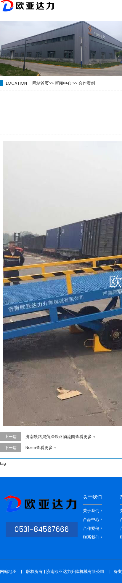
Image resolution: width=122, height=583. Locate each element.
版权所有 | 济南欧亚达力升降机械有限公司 (65, 571)
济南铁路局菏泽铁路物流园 (60, 437)
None (40, 448)
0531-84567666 (42, 529)
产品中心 (92, 519)
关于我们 (92, 497)
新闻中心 (63, 83)
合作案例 (86, 83)
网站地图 (8, 571)
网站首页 (40, 83)
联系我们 (92, 537)
